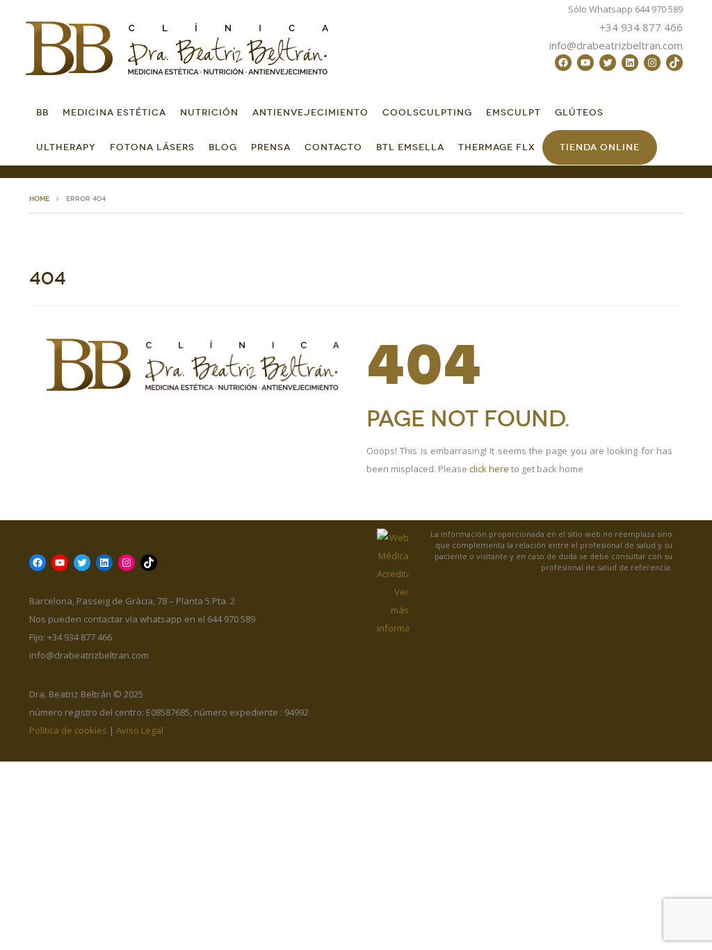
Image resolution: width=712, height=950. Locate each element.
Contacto (333, 147)
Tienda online (600, 147)
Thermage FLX (496, 147)
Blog (223, 147)
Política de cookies (68, 730)
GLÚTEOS (579, 112)
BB (42, 112)
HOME (39, 198)
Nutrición (209, 112)
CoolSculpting (427, 112)
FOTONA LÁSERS (152, 147)
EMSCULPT (513, 112)
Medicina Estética (114, 112)
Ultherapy (66, 147)
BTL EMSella (410, 147)
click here (489, 468)
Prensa (271, 147)
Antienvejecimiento (310, 112)
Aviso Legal (139, 730)
